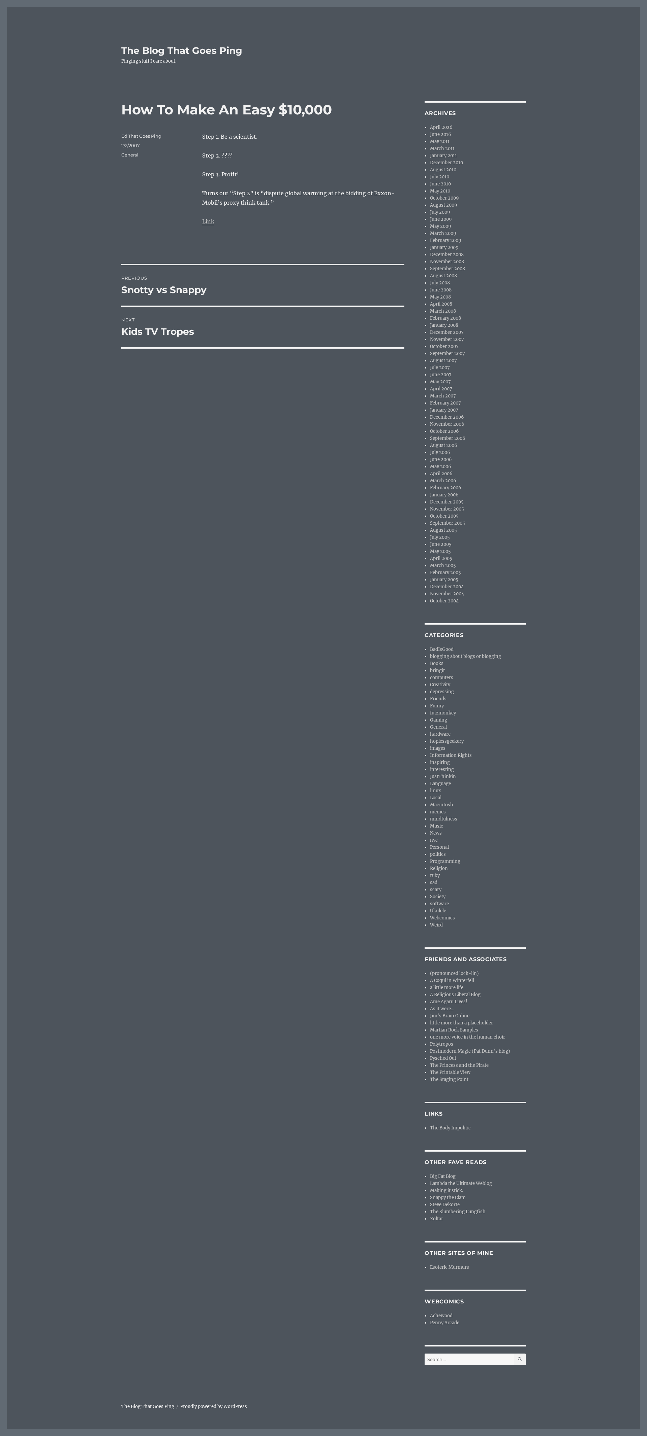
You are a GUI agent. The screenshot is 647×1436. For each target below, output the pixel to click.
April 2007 (441, 389)
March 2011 (442, 148)
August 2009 (443, 205)
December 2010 (446, 163)
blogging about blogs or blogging (465, 656)
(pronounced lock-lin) (454, 973)
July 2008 (440, 283)
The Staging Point (449, 1079)
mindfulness (443, 819)
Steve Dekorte (445, 1204)
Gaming (438, 720)
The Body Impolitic (450, 1128)
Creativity (440, 685)
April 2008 (441, 304)
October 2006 (444, 431)
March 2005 (443, 565)
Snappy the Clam (448, 1197)
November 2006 (447, 424)
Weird (436, 925)
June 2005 (441, 544)
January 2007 (444, 410)
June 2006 (441, 459)
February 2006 (445, 488)
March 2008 (443, 311)
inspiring (440, 762)
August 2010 (443, 170)
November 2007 (447, 339)
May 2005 (440, 551)
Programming (445, 861)
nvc (434, 840)
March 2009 (443, 233)
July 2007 (440, 368)
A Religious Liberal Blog (455, 994)
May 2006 (440, 466)
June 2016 (440, 134)
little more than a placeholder (461, 1023)
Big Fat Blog (443, 1176)
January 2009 (444, 247)
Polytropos (441, 1044)
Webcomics (442, 918)
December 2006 (447, 417)
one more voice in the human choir (467, 1037)
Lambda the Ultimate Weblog (461, 1183)
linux (435, 791)
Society (437, 897)
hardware (440, 734)
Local (435, 798)
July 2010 (439, 177)
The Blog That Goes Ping (181, 50)
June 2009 (441, 219)
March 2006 (443, 481)
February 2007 (445, 403)
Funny (437, 706)
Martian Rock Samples (454, 1030)
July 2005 (440, 537)
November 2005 (447, 509)
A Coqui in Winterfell (452, 980)
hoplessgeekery (447, 741)
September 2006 (447, 438)
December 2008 (447, 254)
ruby (435, 875)
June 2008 (441, 290)
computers (441, 677)
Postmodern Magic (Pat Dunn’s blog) (470, 1051)
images (437, 748)
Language (440, 783)
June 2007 (441, 375)
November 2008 (447, 262)
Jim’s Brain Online (449, 1016)
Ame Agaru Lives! (448, 1002)
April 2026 (441, 127)
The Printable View (450, 1072)
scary (435, 889)
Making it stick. (446, 1190)
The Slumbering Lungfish (458, 1212)
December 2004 (447, 587)
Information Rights (451, 755)
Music (436, 826)
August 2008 (443, 276)
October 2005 (444, 516)
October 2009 (444, 198)
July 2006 (440, 452)
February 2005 (445, 572)
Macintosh (441, 805)
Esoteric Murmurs (449, 1267)
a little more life (446, 987)
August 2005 (443, 530)
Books (436, 663)
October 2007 (444, 346)
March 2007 (443, 396)
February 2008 (445, 318)
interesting (442, 769)
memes (438, 812)
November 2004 (447, 594)
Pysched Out (443, 1058)
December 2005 (447, 502)
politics (438, 854)
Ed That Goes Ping (141, 136)
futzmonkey (443, 713)
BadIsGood (442, 649)
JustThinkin (443, 776)
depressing (442, 692)
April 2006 (441, 474)
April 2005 (441, 558)
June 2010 (440, 184)
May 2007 (440, 382)
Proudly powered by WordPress (213, 1406)
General (129, 154)
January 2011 (443, 156)
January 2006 (444, 495)
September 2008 (447, 269)
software (439, 904)
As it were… (442, 1009)
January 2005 (444, 580)
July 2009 (440, 212)
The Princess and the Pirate (459, 1065)
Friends (438, 699)
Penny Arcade (444, 1323)
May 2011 (440, 141)
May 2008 (440, 297)
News (436, 833)
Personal (439, 847)
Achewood (441, 1316)
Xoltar (436, 1219)
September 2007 (447, 353)
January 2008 (444, 325)
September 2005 (447, 523)
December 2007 (447, 332)
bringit (437, 670)
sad (433, 882)
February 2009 (445, 240)
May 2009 (440, 226)
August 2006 (443, 445)
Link (208, 221)
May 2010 (440, 191)
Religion (439, 868)
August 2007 (443, 360)
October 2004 (444, 601)
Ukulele (438, 911)
